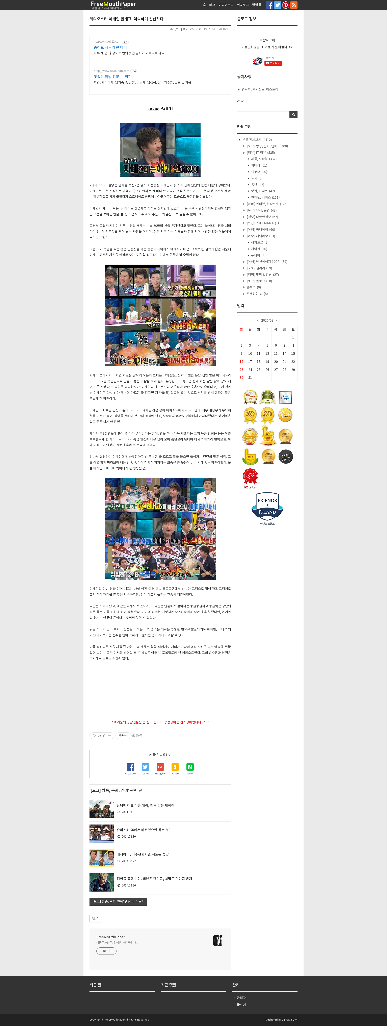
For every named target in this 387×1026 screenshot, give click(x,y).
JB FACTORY (290, 1019)
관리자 (241, 998)
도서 (256, 178)
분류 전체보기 (256, 140)
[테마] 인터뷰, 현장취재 (267, 204)
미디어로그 (226, 5)
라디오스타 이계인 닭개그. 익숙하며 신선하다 (126, 19)
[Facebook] (269, 5)
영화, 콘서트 (262, 191)
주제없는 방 (257, 294)
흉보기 (253, 287)
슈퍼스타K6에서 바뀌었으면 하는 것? (144, 830)
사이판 (258, 249)
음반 (257, 185)
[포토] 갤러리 (259, 268)
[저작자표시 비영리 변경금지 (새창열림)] (137, 735)
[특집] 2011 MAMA (262, 223)
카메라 (258, 165)
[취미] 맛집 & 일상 (262, 275)
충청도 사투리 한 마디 (110, 48)
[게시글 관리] (109, 736)
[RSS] (294, 5)
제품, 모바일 (263, 159)
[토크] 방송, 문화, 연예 (188, 29)
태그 (212, 5)
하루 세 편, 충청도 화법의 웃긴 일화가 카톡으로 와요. (129, 53)
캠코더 (258, 172)
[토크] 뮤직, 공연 (261, 210)
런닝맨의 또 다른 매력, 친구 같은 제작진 (145, 806)
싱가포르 (259, 242)
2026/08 (267, 320)
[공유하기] (104, 736)
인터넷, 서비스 (265, 197)
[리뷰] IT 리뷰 (260, 153)
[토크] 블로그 (259, 281)
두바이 (257, 255)
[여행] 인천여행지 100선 (266, 262)
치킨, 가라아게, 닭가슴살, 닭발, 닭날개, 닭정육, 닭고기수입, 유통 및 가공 (142, 82)
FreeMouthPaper (110, 937)
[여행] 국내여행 (260, 230)
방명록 (256, 5)
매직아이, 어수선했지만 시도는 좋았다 (144, 855)
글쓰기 (241, 1005)
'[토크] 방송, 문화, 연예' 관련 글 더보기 (118, 901)
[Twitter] (277, 5)
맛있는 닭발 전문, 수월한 (113, 77)
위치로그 (243, 5)
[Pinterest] (285, 5)
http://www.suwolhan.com (111, 71)
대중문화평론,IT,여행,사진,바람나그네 (118, 942)
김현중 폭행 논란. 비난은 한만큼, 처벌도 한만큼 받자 (154, 879)
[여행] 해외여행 (260, 236)
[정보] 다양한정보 (262, 217)
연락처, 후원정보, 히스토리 (260, 89)
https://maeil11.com (107, 41)
